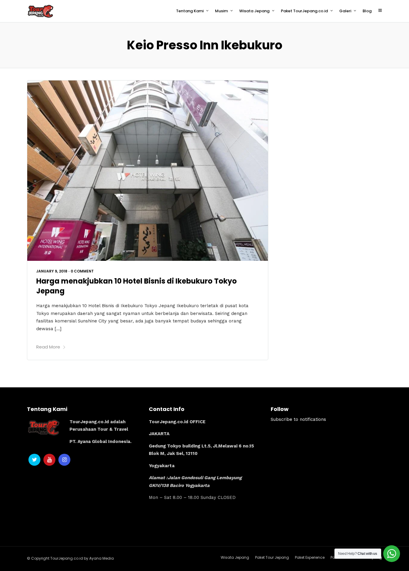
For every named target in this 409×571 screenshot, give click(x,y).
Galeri (345, 11)
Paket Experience (310, 557)
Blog (367, 11)
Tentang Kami (190, 11)
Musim (221, 11)
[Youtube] (49, 460)
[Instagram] (64, 460)
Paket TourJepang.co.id (304, 11)
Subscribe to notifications (298, 419)
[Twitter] (34, 460)
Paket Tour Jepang (272, 557)
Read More (48, 347)
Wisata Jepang (254, 11)
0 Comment (82, 271)
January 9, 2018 (51, 271)
